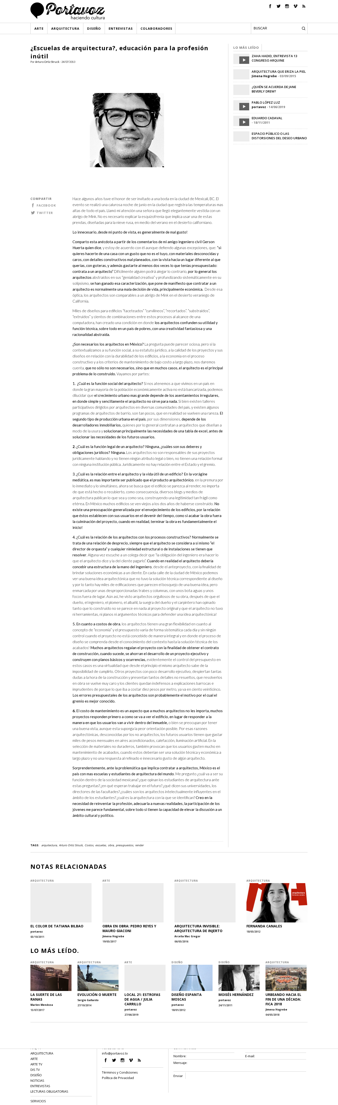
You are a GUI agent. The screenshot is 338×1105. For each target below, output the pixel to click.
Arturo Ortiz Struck (47, 61)
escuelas (100, 845)
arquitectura (49, 845)
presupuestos (124, 845)
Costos (89, 845)
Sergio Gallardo (87, 1000)
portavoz (259, 107)
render (139, 845)
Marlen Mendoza (41, 1005)
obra (111, 845)
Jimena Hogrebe (264, 76)
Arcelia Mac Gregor (187, 936)
